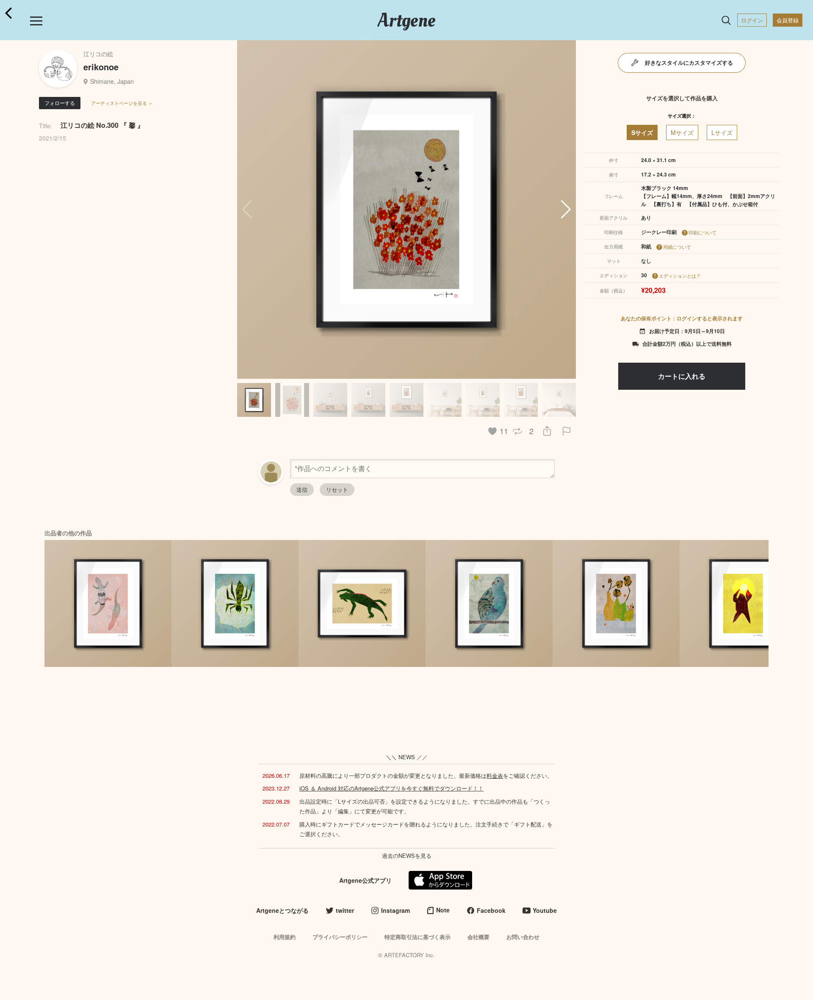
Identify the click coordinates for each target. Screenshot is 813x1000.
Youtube (545, 910)
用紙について (677, 246)
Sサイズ (642, 132)
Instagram (395, 910)
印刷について (702, 232)
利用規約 (285, 937)
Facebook (491, 910)
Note (443, 910)
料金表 (495, 775)
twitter (345, 910)
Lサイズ (722, 132)
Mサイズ (682, 132)
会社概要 (478, 937)
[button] (566, 209)
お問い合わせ (522, 937)
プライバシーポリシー (340, 937)
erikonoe (101, 67)
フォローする (59, 102)
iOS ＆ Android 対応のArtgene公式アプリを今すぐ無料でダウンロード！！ (391, 788)
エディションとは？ (680, 275)
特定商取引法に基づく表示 (417, 937)
